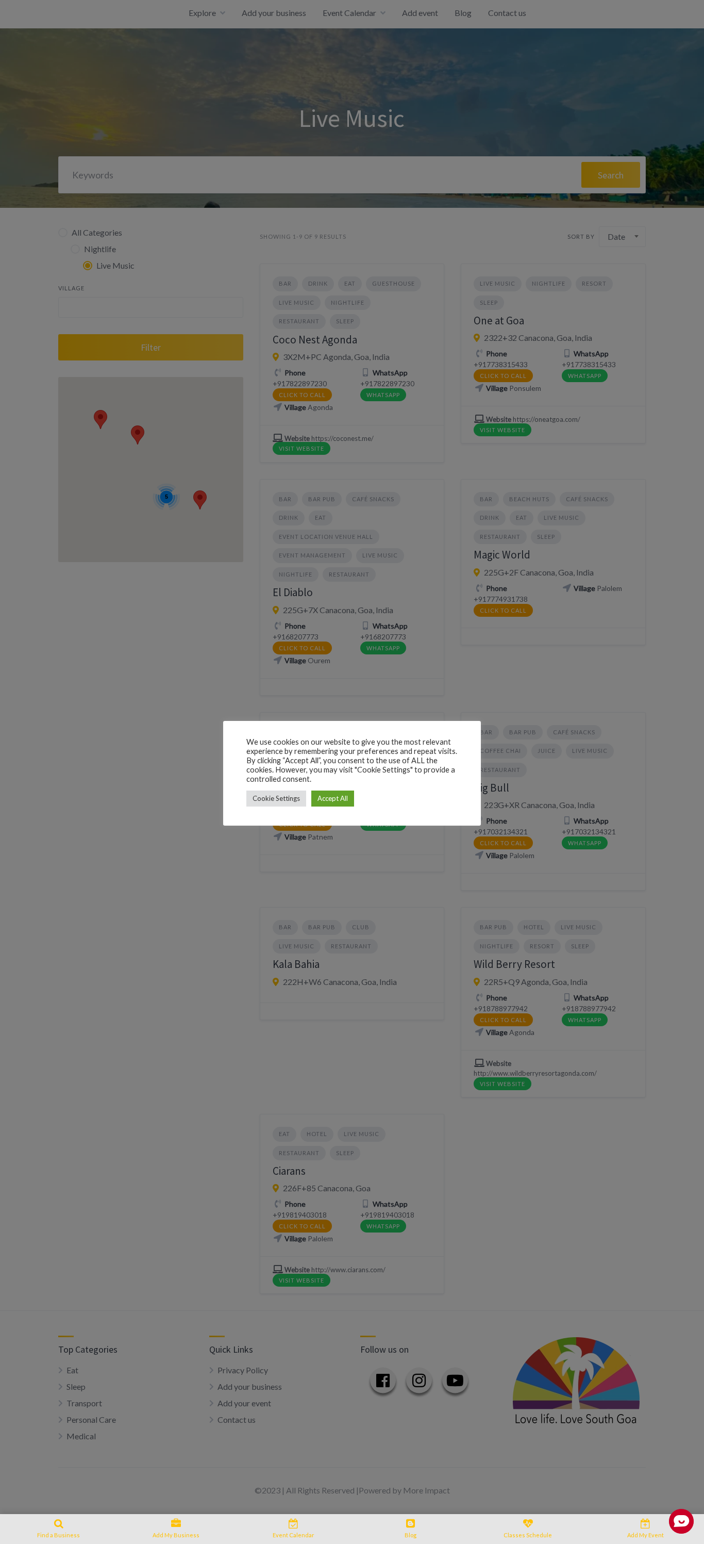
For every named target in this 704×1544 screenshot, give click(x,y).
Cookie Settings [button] (276, 798)
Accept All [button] (332, 798)
